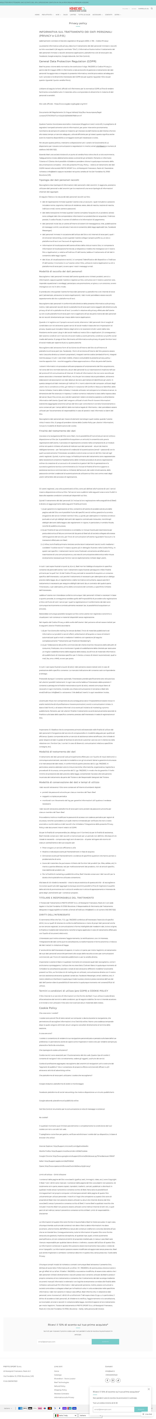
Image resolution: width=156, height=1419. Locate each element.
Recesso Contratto (61, 1394)
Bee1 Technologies (61, 1382)
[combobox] (65, 1415)
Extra (117, 14)
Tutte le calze (84, 14)
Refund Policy (59, 1386)
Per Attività (47, 14)
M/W (57, 14)
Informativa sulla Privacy (64, 1397)
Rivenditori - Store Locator (64, 1379)
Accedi (134, 8)
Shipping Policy (60, 1390)
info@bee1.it (110, 1371)
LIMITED (73, 14)
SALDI (65, 14)
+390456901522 (111, 1375)
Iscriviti (105, 1342)
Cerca (56, 1371)
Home (37, 14)
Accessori (97, 14)
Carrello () (143, 8)
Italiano (125, 8)
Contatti (108, 14)
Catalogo (58, 1375)
